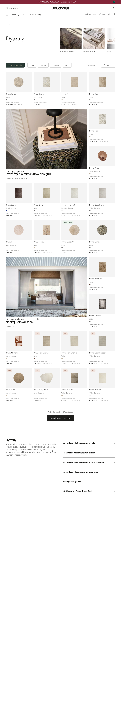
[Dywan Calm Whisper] (102, 341)
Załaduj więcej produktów (60, 418)
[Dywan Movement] (74, 193)
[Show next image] (21, 88)
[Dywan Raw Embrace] (47, 341)
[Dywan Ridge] (74, 82)
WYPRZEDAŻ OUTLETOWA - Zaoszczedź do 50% (57, 2)
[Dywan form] (102, 119)
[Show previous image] (16, 88)
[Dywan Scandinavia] (102, 193)
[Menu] (6, 14)
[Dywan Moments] (19, 341)
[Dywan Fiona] (19, 230)
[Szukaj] (114, 14)
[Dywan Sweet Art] (74, 230)
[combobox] (100, 14)
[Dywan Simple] (47, 193)
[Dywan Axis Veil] (74, 378)
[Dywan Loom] (19, 193)
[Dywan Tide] (102, 82)
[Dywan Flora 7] (47, 230)
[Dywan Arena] (102, 156)
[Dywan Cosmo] (47, 82)
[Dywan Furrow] (19, 82)
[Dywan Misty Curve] (47, 378)
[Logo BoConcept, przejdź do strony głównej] (60, 8)
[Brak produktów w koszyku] (114, 8)
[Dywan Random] (102, 304)
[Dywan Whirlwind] (102, 267)
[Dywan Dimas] (102, 230)
